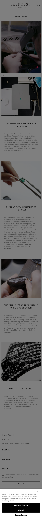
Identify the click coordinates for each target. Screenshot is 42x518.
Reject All (21, 510)
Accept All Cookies (21, 505)
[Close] (37, 491)
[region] (21, 503)
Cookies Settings (21, 515)
